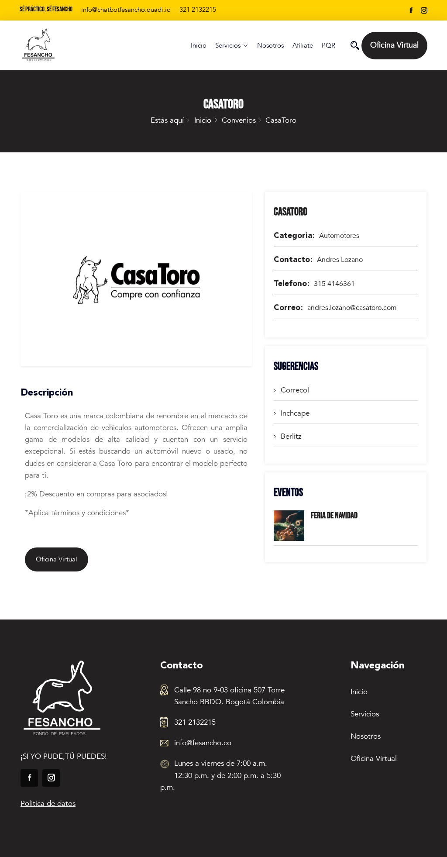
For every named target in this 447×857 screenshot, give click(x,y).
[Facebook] (411, 10)
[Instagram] (424, 10)
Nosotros (270, 45)
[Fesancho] (66, 45)
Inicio (198, 45)
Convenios (239, 120)
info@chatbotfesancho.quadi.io (126, 9)
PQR (328, 45)
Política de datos (48, 803)
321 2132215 (197, 9)
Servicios (228, 45)
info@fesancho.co (202, 743)
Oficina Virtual (394, 45)
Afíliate (302, 45)
